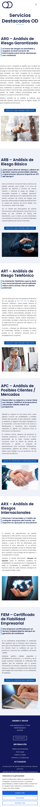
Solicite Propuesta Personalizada (20, 461)
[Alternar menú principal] (36, 4)
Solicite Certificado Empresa (20, 680)
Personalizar (20, 798)
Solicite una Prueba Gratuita (20, 110)
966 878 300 (22, 301)
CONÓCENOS (20, 738)
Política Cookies (20, 755)
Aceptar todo (20, 793)
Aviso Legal (20, 752)
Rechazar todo (20, 803)
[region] (20, 790)
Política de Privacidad (20, 749)
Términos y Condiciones (20, 758)
